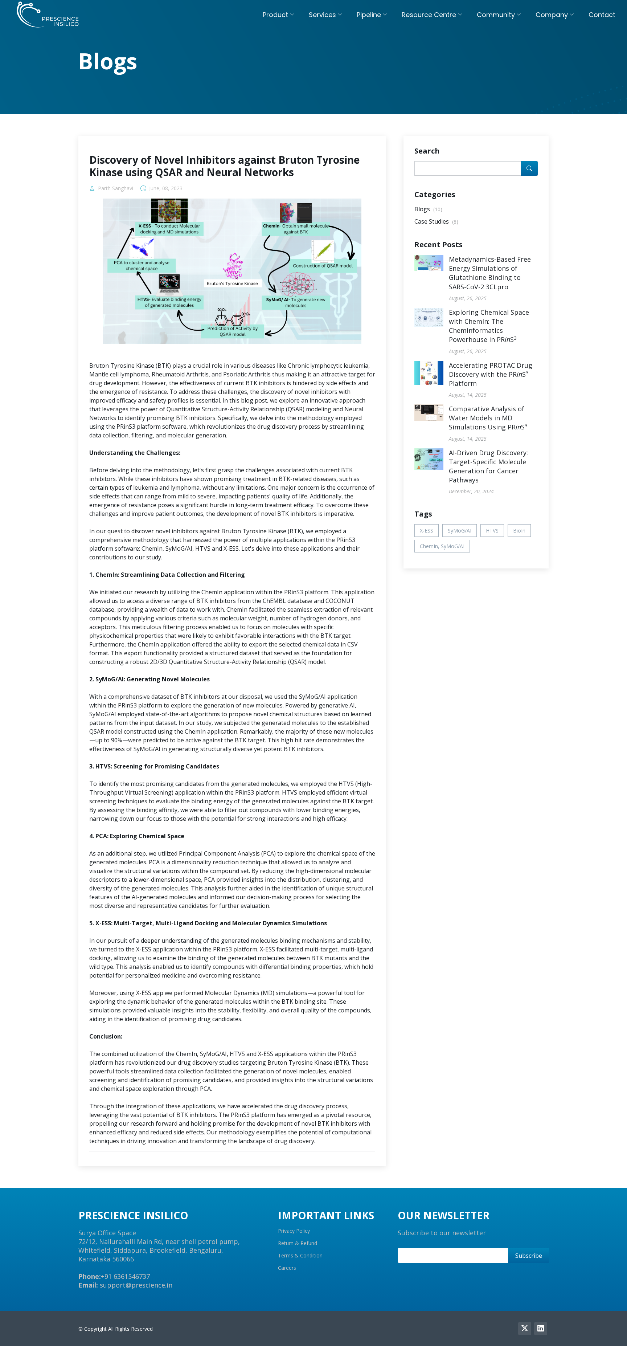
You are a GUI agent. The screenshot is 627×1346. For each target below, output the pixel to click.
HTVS (492, 530)
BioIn (519, 530)
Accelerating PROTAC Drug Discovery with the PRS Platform (490, 374)
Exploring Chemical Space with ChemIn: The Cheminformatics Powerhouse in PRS (489, 326)
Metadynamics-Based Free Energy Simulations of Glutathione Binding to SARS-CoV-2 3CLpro (490, 273)
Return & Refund (297, 1243)
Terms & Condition (300, 1255)
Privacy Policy (294, 1230)
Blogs (428, 209)
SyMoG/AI (459, 530)
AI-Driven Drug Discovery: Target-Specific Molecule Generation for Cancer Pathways (488, 466)
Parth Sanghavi (115, 188)
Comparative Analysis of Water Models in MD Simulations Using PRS (488, 417)
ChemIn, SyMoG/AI (442, 546)
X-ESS (426, 530)
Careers (287, 1267)
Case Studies (436, 221)
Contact (602, 14)
